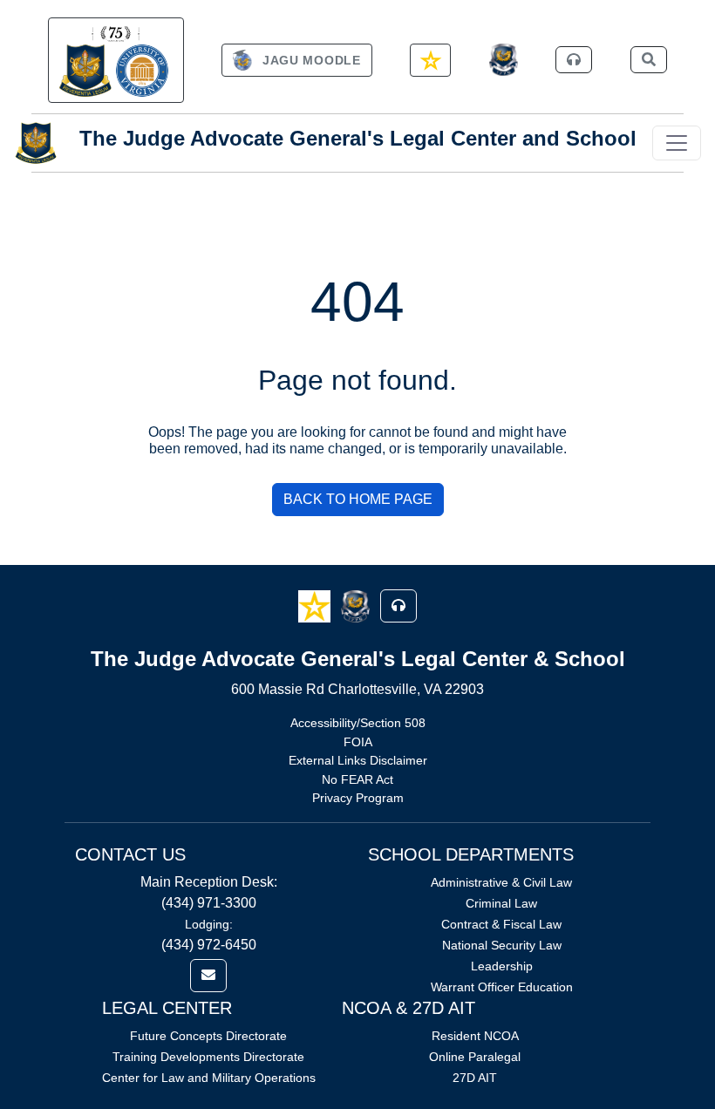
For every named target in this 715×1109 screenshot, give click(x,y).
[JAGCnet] (503, 60)
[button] (316, 604)
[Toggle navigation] (676, 143)
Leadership (502, 966)
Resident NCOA (475, 1036)
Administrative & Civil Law (501, 882)
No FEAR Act (357, 779)
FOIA (358, 742)
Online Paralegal (475, 1057)
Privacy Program (358, 798)
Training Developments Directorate (208, 1057)
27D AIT (475, 1078)
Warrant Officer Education (502, 987)
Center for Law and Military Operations (209, 1078)
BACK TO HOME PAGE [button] (357, 499)
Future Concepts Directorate (208, 1036)
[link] (115, 60)
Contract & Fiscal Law (501, 924)
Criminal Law (501, 903)
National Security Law (502, 945)
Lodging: (209, 924)
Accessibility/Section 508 (358, 723)
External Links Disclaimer (358, 760)
